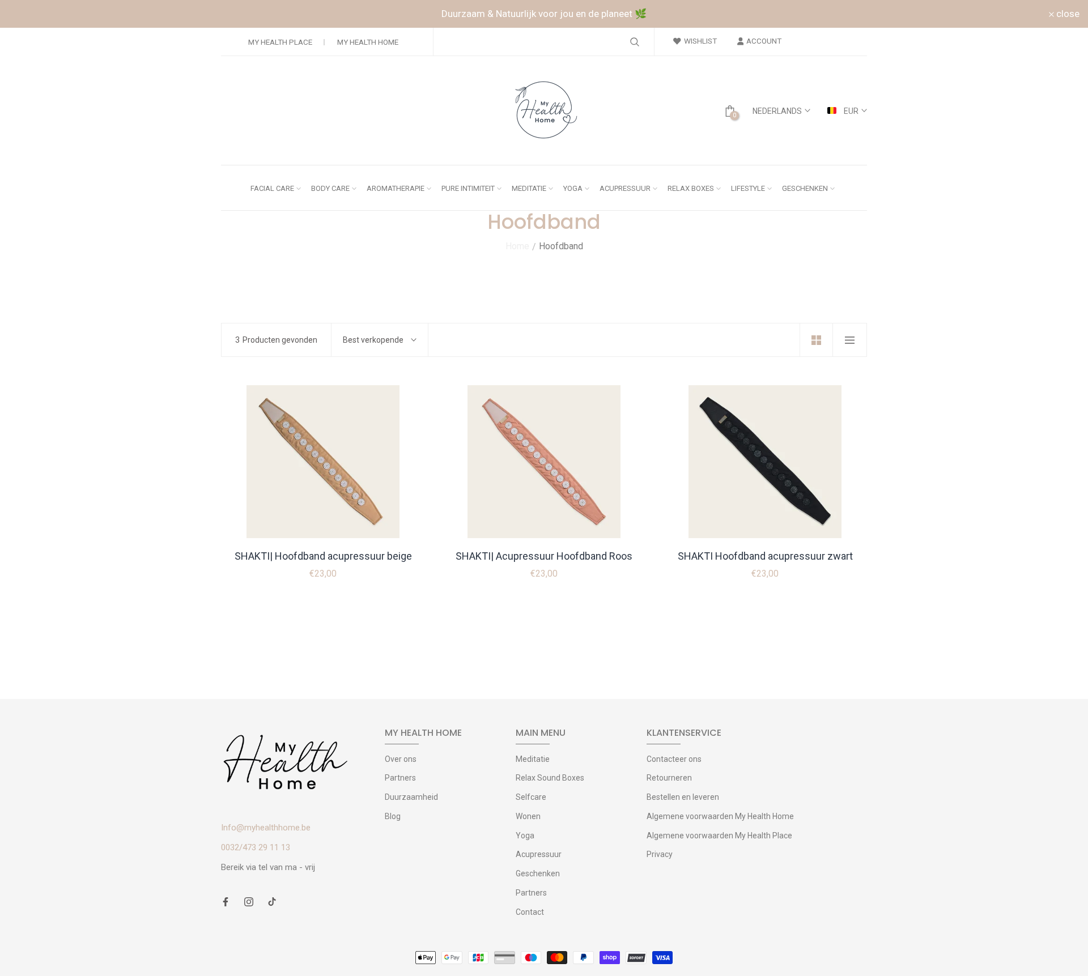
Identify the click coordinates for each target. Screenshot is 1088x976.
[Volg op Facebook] (225, 902)
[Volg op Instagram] (248, 902)
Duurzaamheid (411, 797)
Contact (530, 912)
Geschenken (538, 873)
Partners (400, 777)
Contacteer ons (674, 759)
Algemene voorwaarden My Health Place (719, 835)
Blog (393, 816)
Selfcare (531, 797)
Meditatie (533, 759)
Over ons (400, 759)
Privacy (660, 854)
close (26, 14)
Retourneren (669, 777)
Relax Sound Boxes (550, 777)
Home (517, 246)
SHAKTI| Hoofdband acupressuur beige (323, 556)
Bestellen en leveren (683, 797)
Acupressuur (539, 854)
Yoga (525, 835)
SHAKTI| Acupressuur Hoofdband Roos (544, 556)
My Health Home (367, 41)
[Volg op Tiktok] (272, 902)
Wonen (528, 816)
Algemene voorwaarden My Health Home (720, 816)
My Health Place (280, 41)
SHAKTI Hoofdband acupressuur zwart (765, 556)
